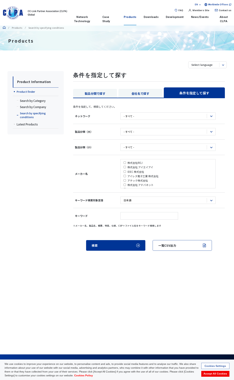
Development (175, 17)
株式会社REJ (134, 163)
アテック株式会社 (137, 180)
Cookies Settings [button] (215, 365)
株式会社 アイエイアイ (140, 167)
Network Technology (82, 19)
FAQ (180, 10)
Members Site (201, 10)
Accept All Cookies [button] (215, 373)
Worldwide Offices (218, 4)
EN (196, 4)
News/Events (200, 17)
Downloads (151, 17)
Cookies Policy (83, 375)
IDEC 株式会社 (135, 172)
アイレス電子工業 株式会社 (142, 176)
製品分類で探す (95, 93)
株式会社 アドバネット (140, 185)
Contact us (225, 10)
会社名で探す (140, 93)
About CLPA (224, 19)
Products (130, 17)
